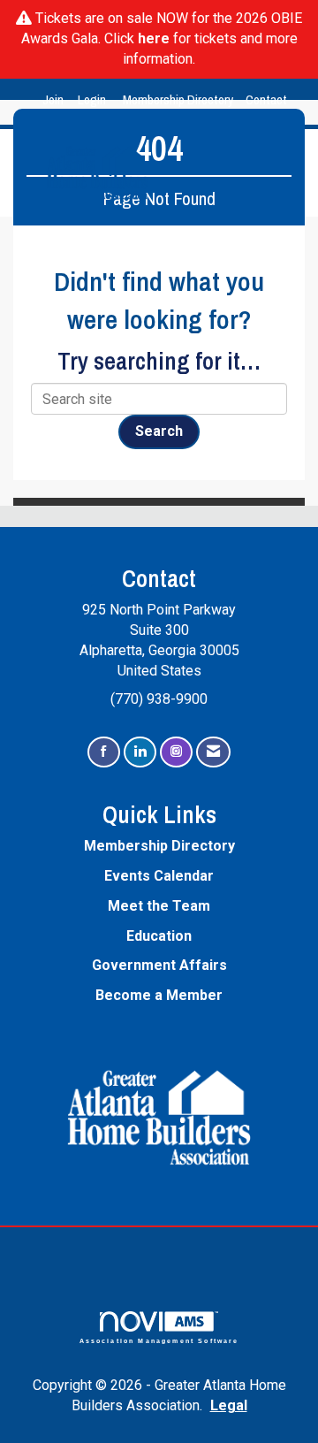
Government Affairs (159, 965)
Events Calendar (159, 875)
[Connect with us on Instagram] (176, 752)
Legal (228, 1405)
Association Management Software (159, 1340)
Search (159, 431)
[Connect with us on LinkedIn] (140, 752)
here (154, 38)
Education (159, 936)
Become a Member (159, 995)
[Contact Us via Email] (213, 752)
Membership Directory (178, 99)
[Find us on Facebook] (103, 752)
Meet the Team (159, 905)
